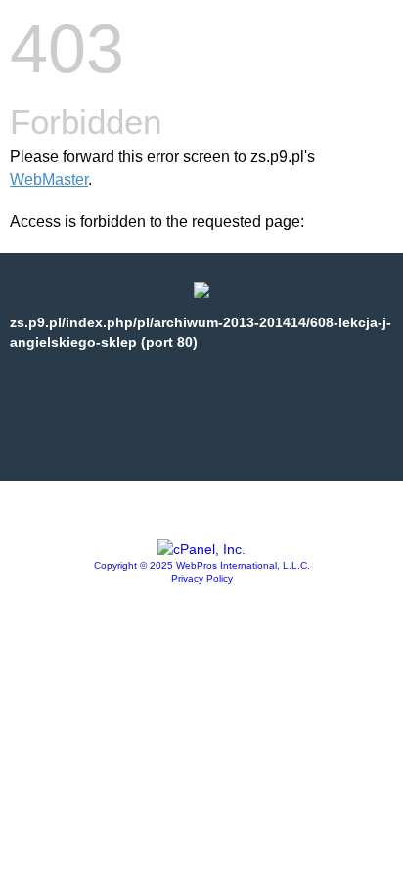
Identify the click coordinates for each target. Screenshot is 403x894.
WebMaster (49, 179)
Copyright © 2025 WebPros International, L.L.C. (202, 565)
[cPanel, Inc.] (201, 549)
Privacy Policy (202, 579)
